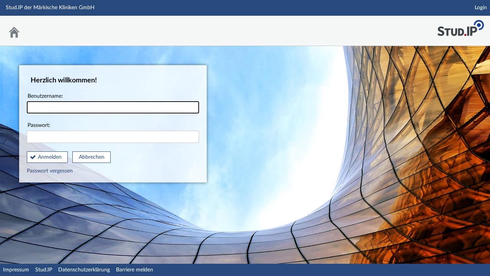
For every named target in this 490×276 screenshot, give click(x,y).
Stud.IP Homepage (460, 25)
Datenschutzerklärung (84, 270)
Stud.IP (43, 270)
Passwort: (39, 125)
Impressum (16, 270)
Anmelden (50, 157)
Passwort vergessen (50, 171)
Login (481, 7)
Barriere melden (134, 270)
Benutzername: (45, 96)
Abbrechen (92, 157)
